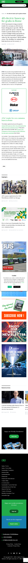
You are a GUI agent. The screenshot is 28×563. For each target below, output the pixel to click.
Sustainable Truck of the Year (9, 485)
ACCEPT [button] (9, 286)
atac (4, 166)
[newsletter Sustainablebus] (14, 332)
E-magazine (19, 1)
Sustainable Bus (6, 474)
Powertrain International (8, 478)
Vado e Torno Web (6, 468)
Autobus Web (5, 472)
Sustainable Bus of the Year (9, 487)
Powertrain (4, 476)
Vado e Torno (5, 466)
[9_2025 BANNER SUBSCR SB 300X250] (14, 309)
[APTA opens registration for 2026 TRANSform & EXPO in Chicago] (14, 187)
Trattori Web (5, 480)
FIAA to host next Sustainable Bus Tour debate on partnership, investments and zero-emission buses (13, 225)
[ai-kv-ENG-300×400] (14, 360)
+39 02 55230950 (7, 537)
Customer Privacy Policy (14, 546)
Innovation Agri (6, 495)
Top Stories (15, 200)
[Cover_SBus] (14, 257)
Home (3, 13)
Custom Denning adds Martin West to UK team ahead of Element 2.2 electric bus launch (13, 407)
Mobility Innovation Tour (8, 493)
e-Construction (5, 483)
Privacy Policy (9, 544)
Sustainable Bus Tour (14, 230)
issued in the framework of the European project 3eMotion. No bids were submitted (13, 131)
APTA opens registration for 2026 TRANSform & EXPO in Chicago (11, 197)
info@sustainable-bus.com (10, 540)
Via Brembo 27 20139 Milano (10, 534)
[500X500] (14, 101)
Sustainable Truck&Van (8, 470)
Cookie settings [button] (17, 286)
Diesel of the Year (6, 489)
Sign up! (14, 511)
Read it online (14, 524)
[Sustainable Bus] (3, 2)
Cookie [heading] (14, 275)
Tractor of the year (6, 491)
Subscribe (14, 436)
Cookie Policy (17, 544)
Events (11, 200)
